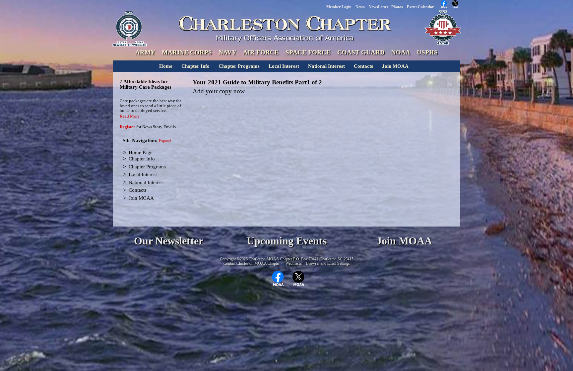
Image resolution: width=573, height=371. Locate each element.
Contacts (363, 66)
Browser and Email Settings (328, 263)
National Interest (326, 66)
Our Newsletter (168, 241)
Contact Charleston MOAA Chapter (251, 263)
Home (165, 66)
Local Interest (284, 66)
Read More (130, 116)
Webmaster (294, 263)
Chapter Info (195, 66)
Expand (165, 141)
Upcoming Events (287, 241)
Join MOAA (395, 66)
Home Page (141, 152)
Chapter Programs (239, 66)
